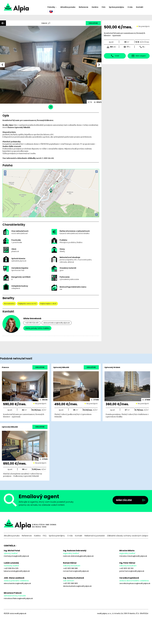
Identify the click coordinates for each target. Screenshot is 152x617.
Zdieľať (44, 23)
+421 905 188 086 (70, 568)
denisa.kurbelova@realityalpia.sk (77, 586)
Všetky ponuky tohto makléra (37, 328)
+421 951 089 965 (70, 583)
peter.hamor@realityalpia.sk (131, 571)
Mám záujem (124, 500)
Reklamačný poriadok (95, 536)
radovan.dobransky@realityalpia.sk (78, 556)
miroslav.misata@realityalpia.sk (133, 556)
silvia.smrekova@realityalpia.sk (56, 323)
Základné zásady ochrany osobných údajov (127, 536)
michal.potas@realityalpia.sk (16, 556)
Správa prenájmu (116, 7)
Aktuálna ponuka (67, 7)
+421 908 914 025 (11, 568)
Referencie (83, 7)
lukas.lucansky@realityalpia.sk (17, 571)
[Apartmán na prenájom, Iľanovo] (25, 8)
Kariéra (95, 7)
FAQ (103, 7)
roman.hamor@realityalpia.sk (76, 571)
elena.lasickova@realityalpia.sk (17, 583)
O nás (130, 7)
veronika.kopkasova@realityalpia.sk (134, 583)
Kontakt (139, 7)
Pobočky (51, 7)
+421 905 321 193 (126, 568)
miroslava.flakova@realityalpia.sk (18, 598)
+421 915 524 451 (31, 323)
